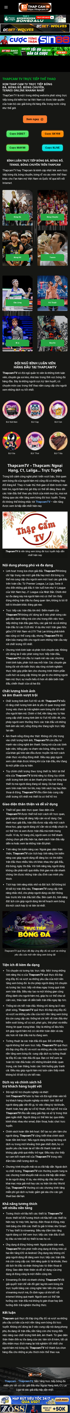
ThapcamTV (42, 501)
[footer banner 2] (35, 1408)
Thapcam (10, 1381)
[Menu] (6, 7)
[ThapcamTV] (35, 7)
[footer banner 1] (35, 1400)
